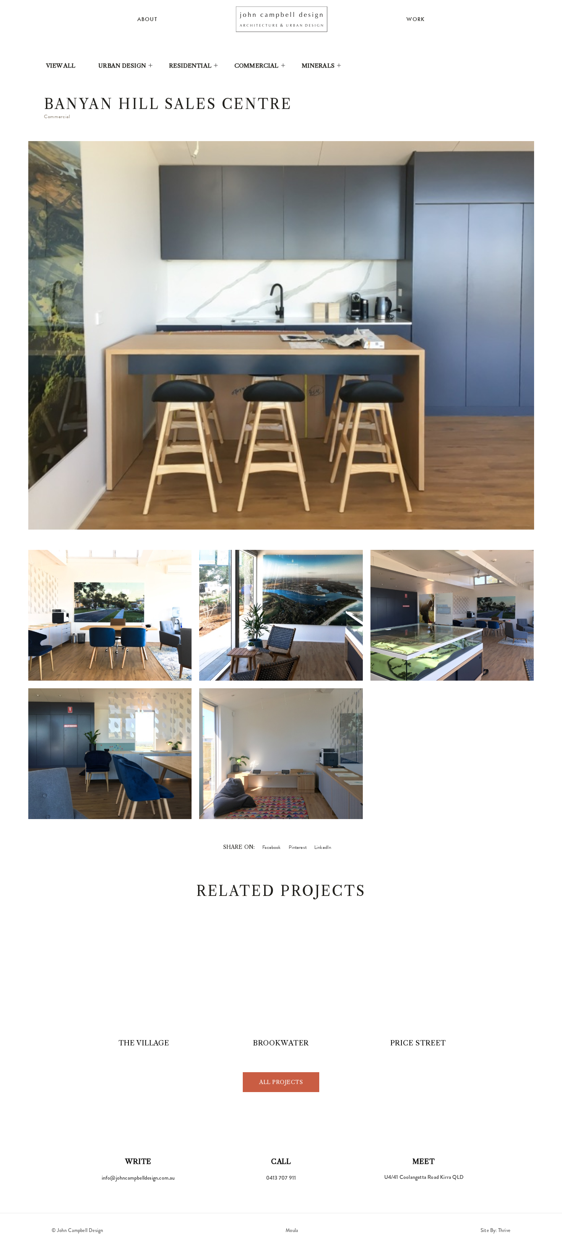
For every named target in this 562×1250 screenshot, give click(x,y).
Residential (190, 65)
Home (282, 19)
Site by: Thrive (495, 1230)
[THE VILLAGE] (144, 979)
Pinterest (298, 847)
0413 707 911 (281, 1178)
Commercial (256, 65)
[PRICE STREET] (418, 979)
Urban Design (122, 65)
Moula (292, 1230)
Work (415, 19)
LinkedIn (322, 847)
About (147, 19)
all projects (281, 1082)
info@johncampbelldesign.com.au (138, 1178)
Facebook (271, 847)
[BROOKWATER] (281, 979)
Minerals (318, 65)
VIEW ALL (60, 65)
